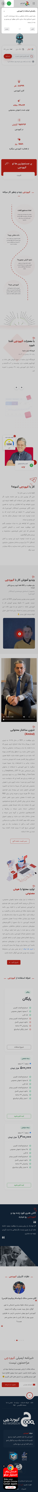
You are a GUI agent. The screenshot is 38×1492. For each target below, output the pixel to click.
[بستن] (4, 1466)
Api (14, 1405)
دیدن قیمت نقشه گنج (20, 841)
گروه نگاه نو (19, 1484)
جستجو (8, 56)
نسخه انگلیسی (21, 1405)
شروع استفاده (19, 1047)
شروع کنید (14, 962)
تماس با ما (9, 1402)
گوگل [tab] (29, 49)
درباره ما (16, 1402)
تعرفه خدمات (25, 1402)
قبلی (32, 29)
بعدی (6, 29)
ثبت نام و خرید (19, 1116)
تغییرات (23, 1489)
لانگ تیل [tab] (18, 49)
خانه (32, 1402)
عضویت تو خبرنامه (10, 1385)
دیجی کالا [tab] (6, 49)
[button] (22, 387)
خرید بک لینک (28, 949)
